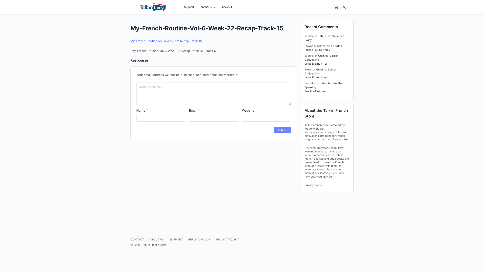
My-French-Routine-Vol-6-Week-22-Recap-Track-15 (166, 41)
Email (194, 110)
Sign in (346, 7)
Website (248, 110)
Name (142, 110)
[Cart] (336, 7)
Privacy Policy (313, 185)
